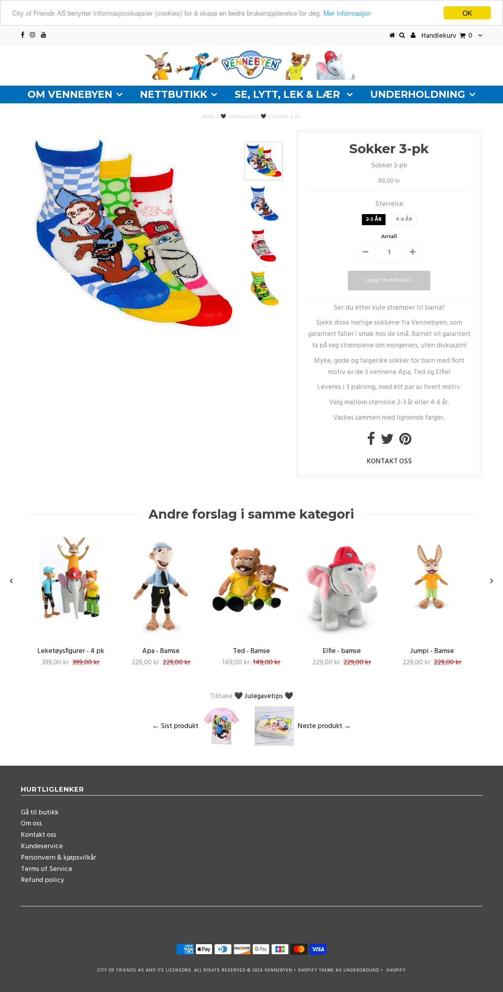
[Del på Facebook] (371, 442)
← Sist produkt (175, 726)
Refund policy (42, 880)
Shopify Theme (316, 970)
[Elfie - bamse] (342, 636)
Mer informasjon (347, 13)
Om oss (31, 823)
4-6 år (404, 219)
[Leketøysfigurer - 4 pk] (71, 619)
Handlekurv (446, 36)
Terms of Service (46, 869)
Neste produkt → (324, 726)
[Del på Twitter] (387, 442)
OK (467, 13)
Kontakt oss (38, 835)
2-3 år (374, 219)
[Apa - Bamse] (161, 636)
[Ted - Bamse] (251, 619)
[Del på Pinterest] (405, 442)
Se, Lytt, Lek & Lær (289, 94)
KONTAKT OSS (389, 461)
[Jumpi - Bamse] (432, 619)
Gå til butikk (40, 812)
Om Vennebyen (70, 94)
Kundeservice (42, 846)
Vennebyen (278, 970)
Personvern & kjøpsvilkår (58, 858)
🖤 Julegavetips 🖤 (243, 117)
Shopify (396, 970)
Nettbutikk (173, 94)
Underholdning (417, 94)
